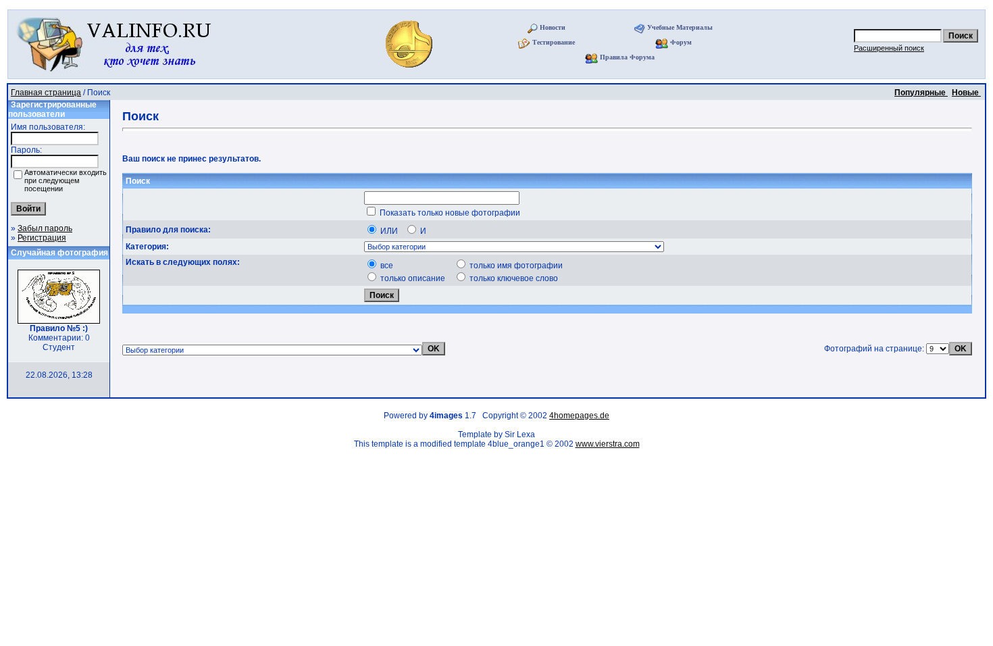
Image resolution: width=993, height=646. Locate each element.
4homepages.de (579, 415)
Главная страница (46, 92)
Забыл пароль (45, 228)
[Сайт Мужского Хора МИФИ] (410, 71)
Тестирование (553, 42)
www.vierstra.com (608, 444)
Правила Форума (627, 57)
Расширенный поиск (889, 48)
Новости (552, 27)
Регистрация (42, 238)
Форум (681, 42)
